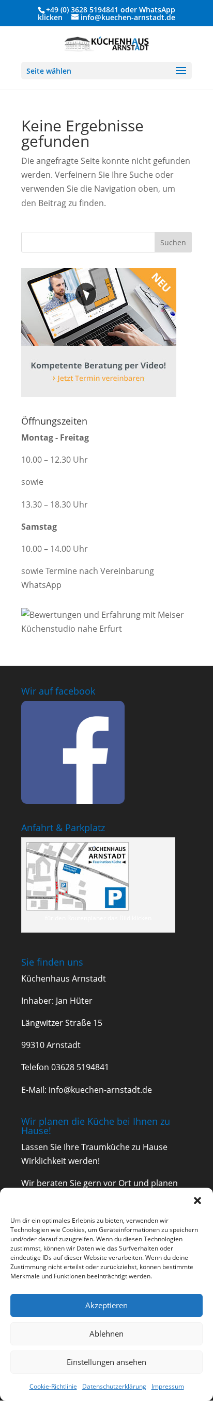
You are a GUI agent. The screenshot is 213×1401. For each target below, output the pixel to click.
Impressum (167, 1386)
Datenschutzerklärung (114, 1386)
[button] (197, 1200)
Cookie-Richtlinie (53, 1386)
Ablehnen (106, 1333)
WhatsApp (157, 9)
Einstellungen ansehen (106, 1362)
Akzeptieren (106, 1305)
